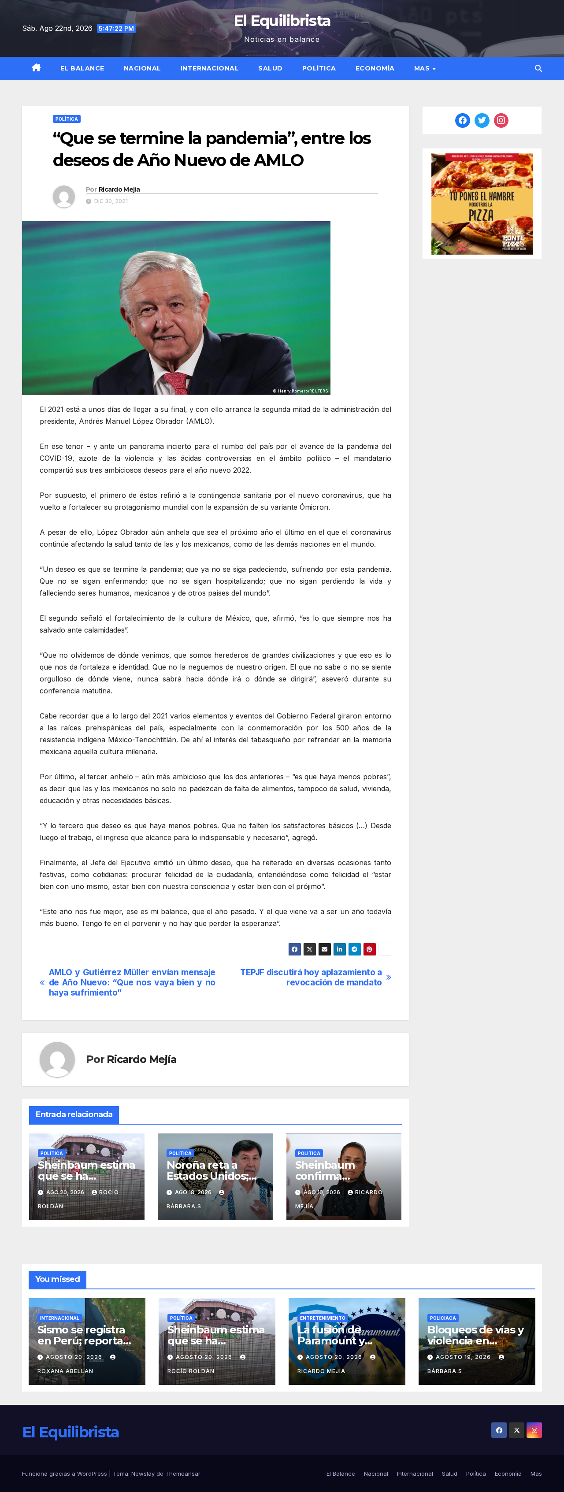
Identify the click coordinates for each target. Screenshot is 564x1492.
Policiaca (443, 1318)
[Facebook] (462, 120)
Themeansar (182, 1473)
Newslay (143, 1473)
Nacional (142, 68)
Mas (423, 68)
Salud (270, 68)
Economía (375, 68)
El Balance (82, 68)
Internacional (210, 68)
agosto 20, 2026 (75, 1357)
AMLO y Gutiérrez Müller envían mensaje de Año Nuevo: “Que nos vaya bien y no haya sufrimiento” (132, 982)
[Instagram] (501, 120)
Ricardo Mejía (119, 189)
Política (319, 68)
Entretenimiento (322, 1318)
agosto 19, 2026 (464, 1357)
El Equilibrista (282, 20)
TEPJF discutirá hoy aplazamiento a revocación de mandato (311, 977)
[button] (538, 68)
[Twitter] (482, 120)
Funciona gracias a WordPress (65, 1473)
